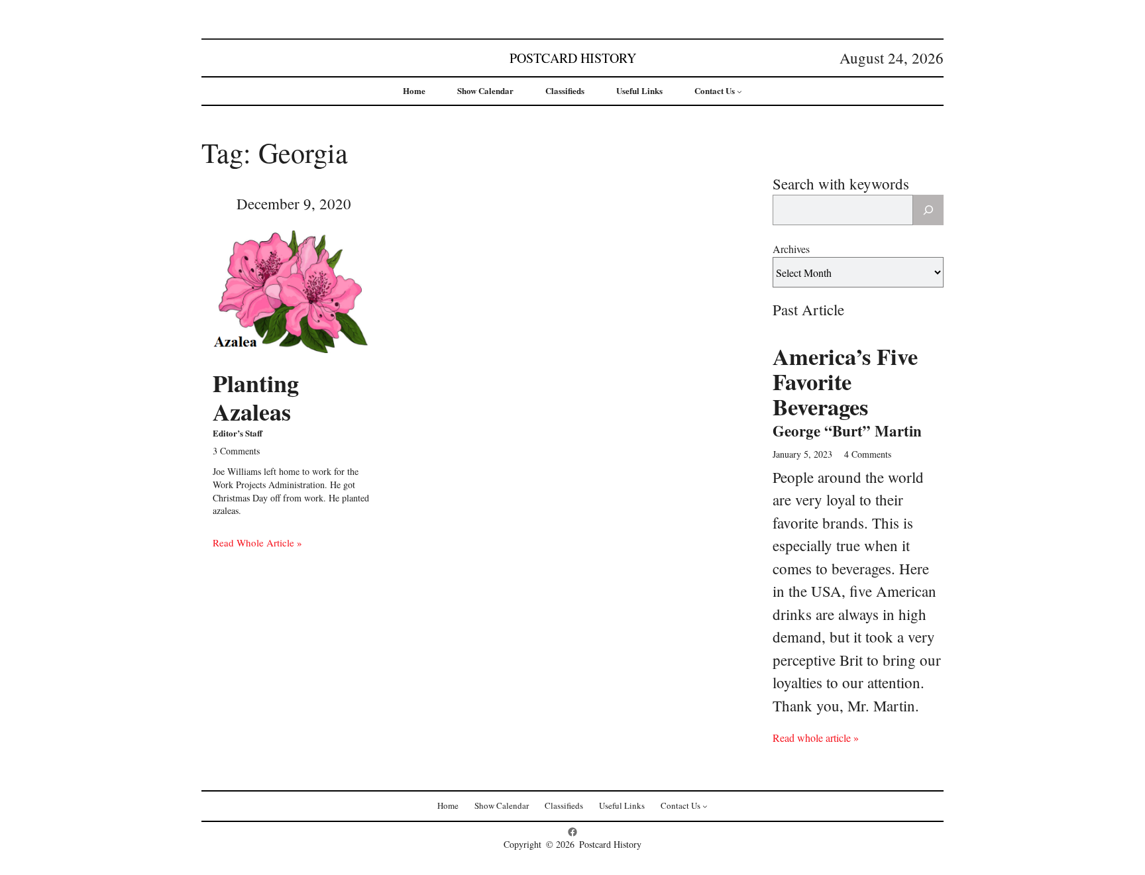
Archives (791, 249)
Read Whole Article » (257, 542)
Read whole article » (816, 738)
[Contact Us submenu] (739, 91)
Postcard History (573, 58)
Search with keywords (841, 183)
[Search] (928, 210)
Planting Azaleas (256, 397)
